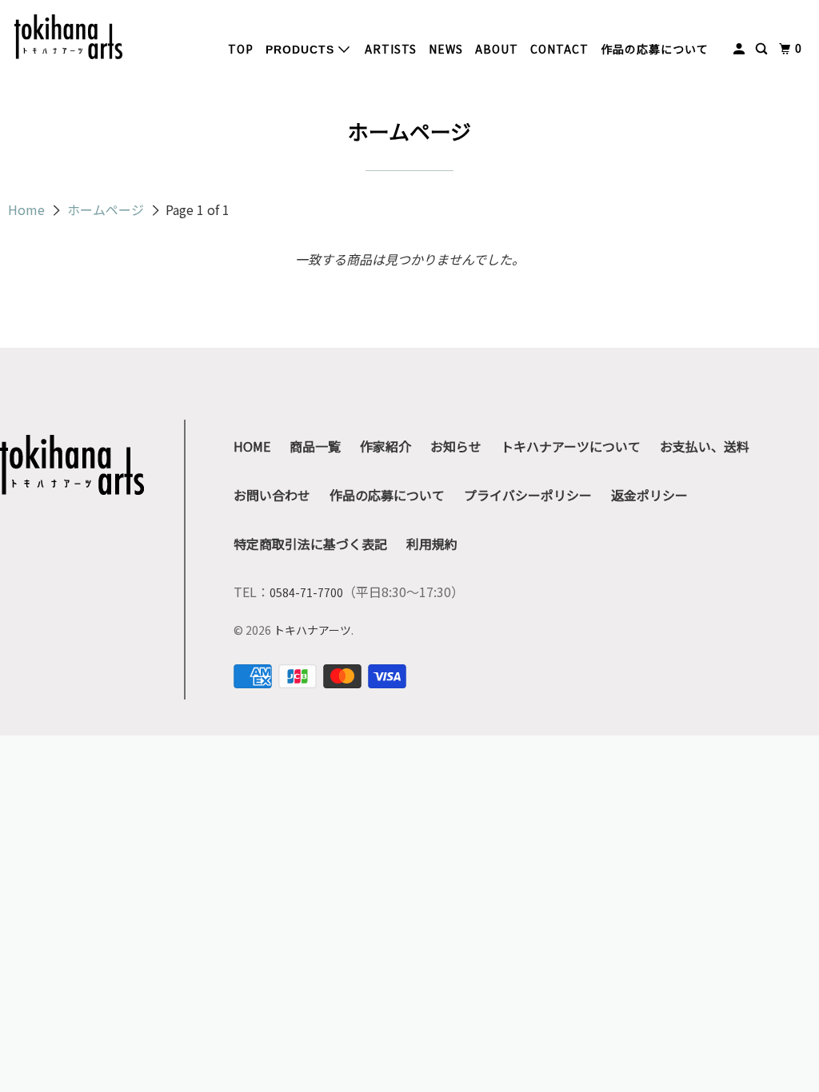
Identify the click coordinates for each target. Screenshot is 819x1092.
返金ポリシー (649, 494)
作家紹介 (385, 446)
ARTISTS (391, 49)
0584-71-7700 (306, 592)
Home (28, 209)
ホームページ (107, 209)
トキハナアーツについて (571, 446)
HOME (252, 446)
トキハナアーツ (312, 630)
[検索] (763, 48)
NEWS (446, 49)
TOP (241, 49)
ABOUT (496, 49)
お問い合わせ (272, 494)
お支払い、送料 (704, 446)
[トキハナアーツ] (68, 37)
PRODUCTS (302, 49)
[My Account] (740, 48)
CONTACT (559, 49)
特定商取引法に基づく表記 (310, 543)
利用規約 (431, 543)
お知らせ (455, 446)
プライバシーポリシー (528, 494)
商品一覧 (315, 446)
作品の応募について (655, 49)
